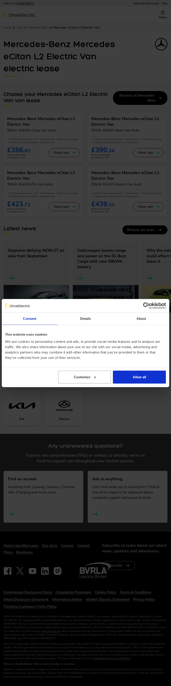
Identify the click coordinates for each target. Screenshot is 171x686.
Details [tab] (85, 318)
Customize (82, 377)
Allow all (139, 377)
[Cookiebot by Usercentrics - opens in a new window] (146, 305)
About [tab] (141, 318)
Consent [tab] (29, 318)
